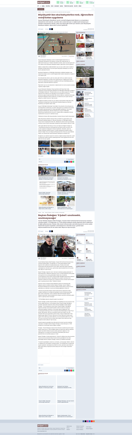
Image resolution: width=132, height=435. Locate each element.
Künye (68, 427)
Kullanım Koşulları (80, 426)
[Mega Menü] (38, 6)
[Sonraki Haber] (93, 9)
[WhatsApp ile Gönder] (73, 162)
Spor (52, 6)
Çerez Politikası (79, 429)
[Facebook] (83, 421)
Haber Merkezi (43, 56)
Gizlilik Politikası (79, 427)
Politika (48, 6)
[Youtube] (92, 421)
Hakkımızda (69, 426)
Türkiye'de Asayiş (68, 6)
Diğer (80, 6)
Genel (43, 6)
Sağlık (61, 6)
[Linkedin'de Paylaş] (69, 162)
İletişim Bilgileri (89, 428)
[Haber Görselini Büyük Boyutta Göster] (56, 44)
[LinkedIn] (89, 421)
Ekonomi (56, 6)
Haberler (39, 212)
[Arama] (94, 6)
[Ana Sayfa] (40, 6)
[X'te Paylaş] (52, 29)
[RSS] (94, 421)
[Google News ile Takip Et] (71, 56)
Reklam (68, 429)
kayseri (41, 29)
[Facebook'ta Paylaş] (50, 29)
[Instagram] (87, 421)
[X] (85, 421)
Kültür (75, 6)
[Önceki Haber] (92, 9)
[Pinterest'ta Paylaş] (71, 162)
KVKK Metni (88, 426)
